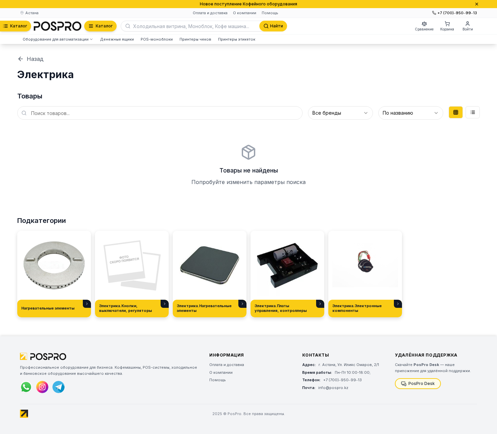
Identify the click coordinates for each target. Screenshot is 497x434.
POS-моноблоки (157, 39)
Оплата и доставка (210, 12)
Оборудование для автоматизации (56, 39)
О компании (244, 12)
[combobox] (340, 113)
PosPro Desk (421, 383)
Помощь (270, 12)
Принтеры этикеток (236, 39)
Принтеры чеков (195, 39)
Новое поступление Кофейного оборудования (248, 3)
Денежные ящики (117, 39)
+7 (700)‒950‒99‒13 (457, 12)
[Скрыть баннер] (477, 4)
